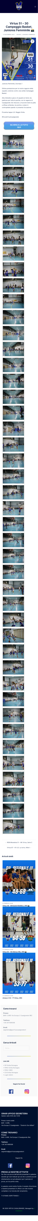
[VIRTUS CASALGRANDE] (19, 6)
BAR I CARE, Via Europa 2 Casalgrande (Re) (16, 1137)
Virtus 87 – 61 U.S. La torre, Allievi (18, 847)
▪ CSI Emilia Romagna (10, 1072)
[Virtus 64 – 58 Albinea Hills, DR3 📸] (19, 927)
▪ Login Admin (8, 1075)
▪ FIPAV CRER (7, 1070)
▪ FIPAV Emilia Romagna (11, 1068)
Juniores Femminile (28, 34)
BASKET (19, 34)
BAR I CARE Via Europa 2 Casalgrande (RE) (17, 1015)
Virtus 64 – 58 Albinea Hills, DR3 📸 (15, 952)
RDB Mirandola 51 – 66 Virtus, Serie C (19, 842)
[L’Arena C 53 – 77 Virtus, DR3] (19, 973)
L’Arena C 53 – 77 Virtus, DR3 (12, 998)
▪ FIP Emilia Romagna (10, 1065)
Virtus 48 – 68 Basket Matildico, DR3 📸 (16, 906)
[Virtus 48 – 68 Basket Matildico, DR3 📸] (19, 881)
